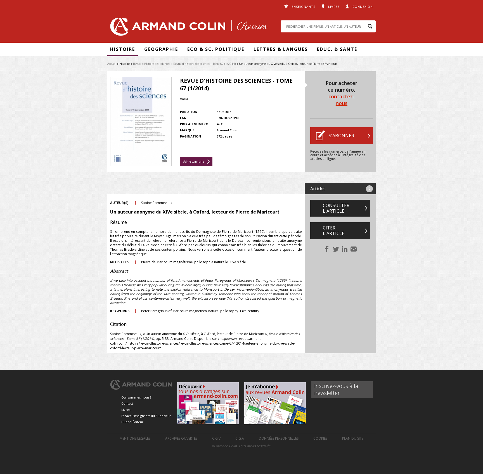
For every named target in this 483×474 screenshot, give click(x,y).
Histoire (122, 49)
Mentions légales (135, 438)
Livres (334, 6)
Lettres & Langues (281, 49)
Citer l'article (333, 230)
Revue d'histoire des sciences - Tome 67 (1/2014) (204, 64)
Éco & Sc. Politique (215, 49)
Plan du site (352, 438)
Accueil (111, 64)
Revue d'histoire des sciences (151, 64)
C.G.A (239, 438)
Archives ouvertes (181, 438)
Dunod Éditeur (132, 422)
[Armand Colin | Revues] (187, 28)
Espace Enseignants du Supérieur (146, 416)
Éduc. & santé (337, 49)
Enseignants (303, 6)
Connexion (362, 6)
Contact (127, 403)
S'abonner (341, 135)
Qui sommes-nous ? (136, 397)
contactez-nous (341, 99)
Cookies (320, 438)
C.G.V (216, 438)
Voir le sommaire (193, 161)
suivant (369, 188)
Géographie (161, 49)
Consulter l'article (336, 208)
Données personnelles (279, 438)
